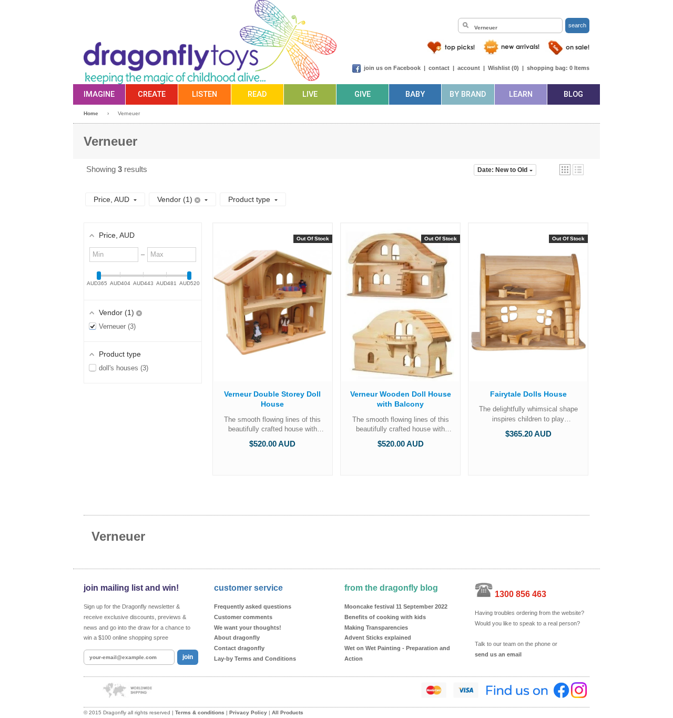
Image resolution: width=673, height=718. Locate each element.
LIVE (310, 94)
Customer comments (243, 617)
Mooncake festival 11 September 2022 (395, 606)
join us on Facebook (392, 68)
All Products (287, 712)
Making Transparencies (376, 627)
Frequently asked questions (252, 606)
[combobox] (510, 25)
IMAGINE (99, 94)
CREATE (152, 94)
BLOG (573, 94)
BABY (415, 94)
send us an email (498, 654)
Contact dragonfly (239, 648)
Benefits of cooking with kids (385, 617)
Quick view (272, 312)
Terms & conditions (200, 712)
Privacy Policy (248, 712)
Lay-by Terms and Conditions (255, 658)
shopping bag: (547, 68)
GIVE (362, 94)
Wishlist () (503, 68)
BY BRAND (468, 94)
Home (91, 113)
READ (257, 94)
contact (439, 68)
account (468, 68)
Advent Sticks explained (377, 637)
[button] (564, 169)
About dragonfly (237, 637)
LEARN (521, 94)
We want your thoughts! (247, 627)
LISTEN (204, 94)
